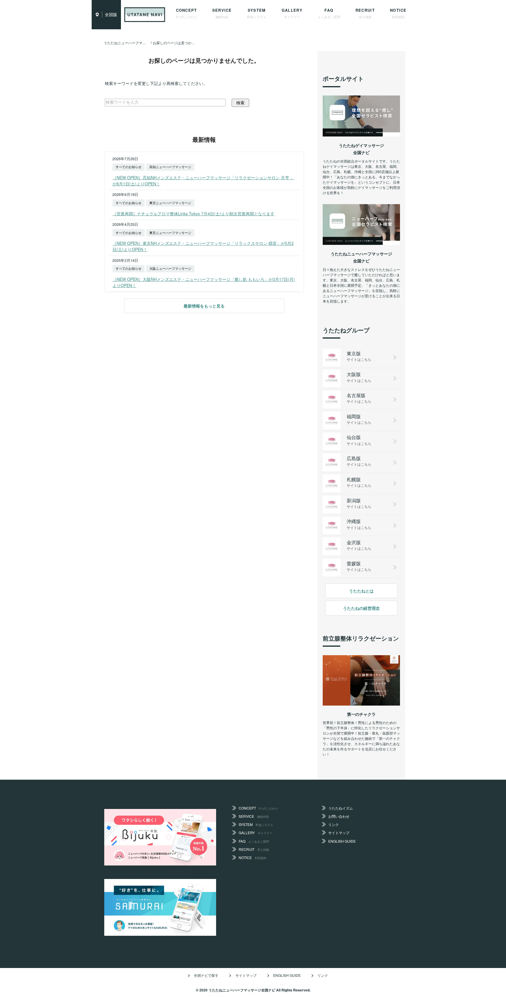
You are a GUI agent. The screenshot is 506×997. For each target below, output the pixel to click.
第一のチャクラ (361, 714)
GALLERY (292, 13)
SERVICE (222, 13)
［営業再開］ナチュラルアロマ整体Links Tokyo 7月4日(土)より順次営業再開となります (193, 213)
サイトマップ (338, 832)
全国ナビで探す (206, 975)
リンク (333, 824)
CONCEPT (186, 13)
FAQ (329, 13)
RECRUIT (365, 13)
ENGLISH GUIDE (342, 841)
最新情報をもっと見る (204, 306)
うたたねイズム (340, 807)
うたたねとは (361, 591)
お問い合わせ (338, 816)
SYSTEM (256, 13)
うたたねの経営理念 (361, 608)
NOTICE (398, 13)
